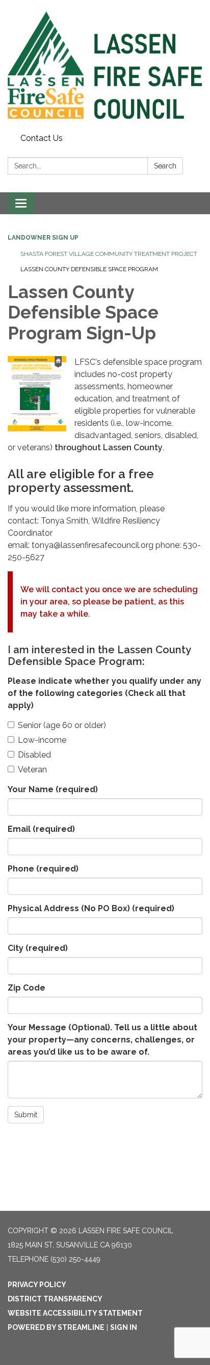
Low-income (42, 740)
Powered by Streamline (56, 1327)
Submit (25, 1115)
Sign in (123, 1327)
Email (41, 829)
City (38, 948)
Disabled (34, 755)
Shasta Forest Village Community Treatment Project (108, 253)
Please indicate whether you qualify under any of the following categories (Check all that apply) (104, 693)
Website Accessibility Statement (75, 1313)
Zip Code (26, 988)
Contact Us (41, 138)
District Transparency (55, 1299)
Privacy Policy (37, 1285)
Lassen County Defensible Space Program (89, 269)
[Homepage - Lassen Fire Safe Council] (105, 65)
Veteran (32, 769)
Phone (43, 869)
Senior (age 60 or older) (62, 725)
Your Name (53, 789)
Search (165, 166)
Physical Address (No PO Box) (91, 908)
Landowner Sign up (43, 237)
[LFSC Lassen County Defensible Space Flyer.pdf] (37, 394)
